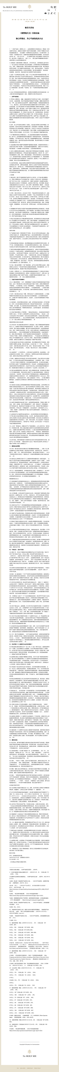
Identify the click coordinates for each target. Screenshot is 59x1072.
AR (12, 19)
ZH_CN (27, 21)
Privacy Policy (37, 1068)
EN (24, 19)
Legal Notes (22, 1068)
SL (43, 19)
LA (35, 19)
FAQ (18, 1068)
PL (37, 19)
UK (46, 19)
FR (30, 19)
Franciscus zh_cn (9, 11)
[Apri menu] (54, 7)
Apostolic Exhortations (24, 11)
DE (21, 19)
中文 (50, 10)
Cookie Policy (30, 1068)
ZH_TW (33, 21)
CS (18, 19)
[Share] (55, 13)
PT (40, 19)
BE (15, 19)
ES (27, 19)
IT (32, 19)
